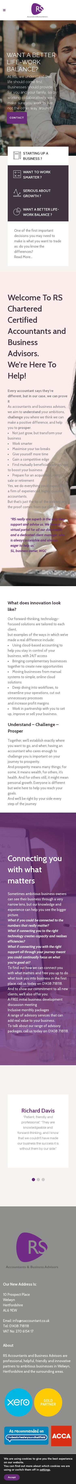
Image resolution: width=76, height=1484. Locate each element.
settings (45, 1470)
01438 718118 (19, 1326)
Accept (12, 1477)
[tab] (38, 156)
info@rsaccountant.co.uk (31, 1321)
